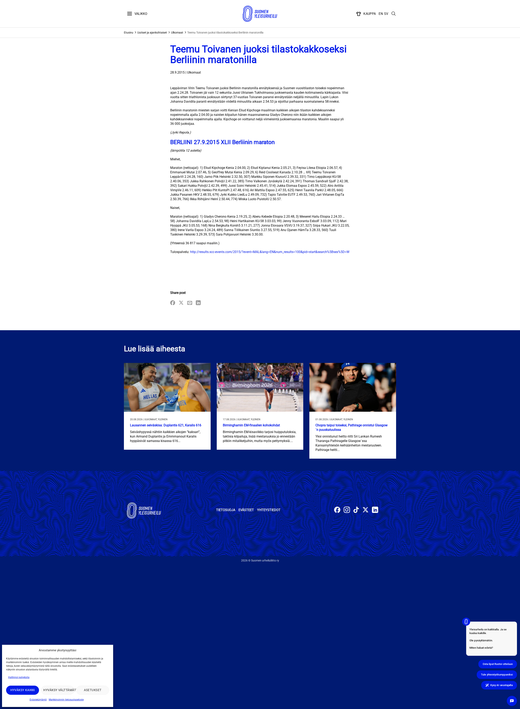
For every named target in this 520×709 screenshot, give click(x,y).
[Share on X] (181, 303)
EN (381, 14)
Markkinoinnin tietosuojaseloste (66, 699)
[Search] (393, 13)
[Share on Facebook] (172, 303)
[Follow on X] (365, 510)
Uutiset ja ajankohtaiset (152, 32)
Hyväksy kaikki (22, 690)
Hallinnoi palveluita (18, 677)
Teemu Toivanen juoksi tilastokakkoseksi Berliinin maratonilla (225, 32)
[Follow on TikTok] (356, 510)
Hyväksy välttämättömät (58, 690)
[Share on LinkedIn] (198, 303)
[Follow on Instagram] (347, 510)
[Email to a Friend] (189, 303)
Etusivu (128, 32)
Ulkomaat (177, 32)
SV (386, 14)
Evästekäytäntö (38, 699)
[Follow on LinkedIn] (375, 510)
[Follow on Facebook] (337, 510)
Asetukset (93, 690)
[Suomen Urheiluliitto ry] (260, 13)
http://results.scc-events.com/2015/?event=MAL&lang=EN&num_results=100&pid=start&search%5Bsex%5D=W (269, 252)
